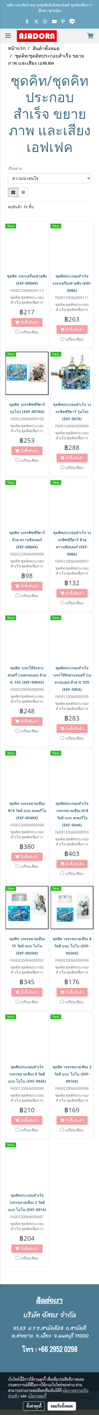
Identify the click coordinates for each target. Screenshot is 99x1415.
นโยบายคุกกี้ (37, 1396)
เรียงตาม (16, 168)
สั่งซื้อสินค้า (29, 322)
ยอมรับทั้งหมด (62, 1406)
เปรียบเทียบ (29, 332)
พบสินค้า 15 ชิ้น (21, 206)
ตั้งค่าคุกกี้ (33, 1406)
